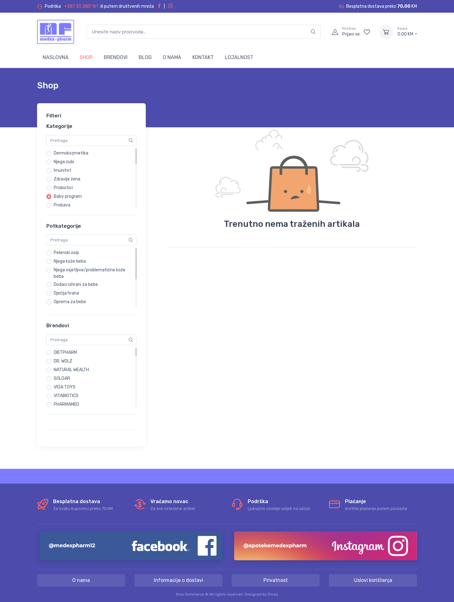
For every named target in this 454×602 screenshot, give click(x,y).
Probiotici (63, 187)
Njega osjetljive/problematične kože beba (89, 273)
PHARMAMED (66, 404)
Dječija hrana (66, 293)
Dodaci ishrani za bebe (76, 284)
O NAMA (172, 57)
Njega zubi (64, 161)
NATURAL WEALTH (71, 369)
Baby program (68, 196)
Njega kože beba (70, 261)
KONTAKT (203, 57)
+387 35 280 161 (81, 6)
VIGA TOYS (64, 387)
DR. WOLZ (63, 361)
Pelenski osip (66, 252)
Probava (62, 205)
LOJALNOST (239, 57)
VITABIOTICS (66, 395)
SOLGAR (62, 378)
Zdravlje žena (67, 179)
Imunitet (62, 170)
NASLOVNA (56, 57)
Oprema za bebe (70, 301)
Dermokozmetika (71, 153)
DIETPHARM (65, 352)
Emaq (273, 594)
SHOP (86, 57)
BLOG (145, 57)
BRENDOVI (116, 57)
